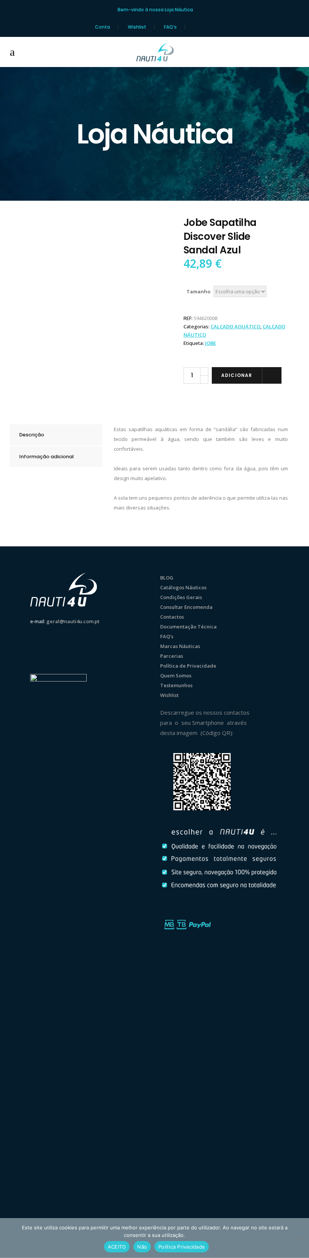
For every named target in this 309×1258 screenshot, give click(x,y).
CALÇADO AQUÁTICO (235, 326)
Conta (102, 27)
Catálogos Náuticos (183, 587)
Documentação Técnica (188, 626)
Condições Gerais (181, 597)
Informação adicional (46, 456)
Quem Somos (175, 675)
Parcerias (171, 656)
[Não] (299, 1238)
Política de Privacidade (188, 665)
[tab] (56, 434)
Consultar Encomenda (186, 607)
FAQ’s (170, 27)
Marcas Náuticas (180, 646)
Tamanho (199, 291)
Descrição (31, 434)
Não (142, 1247)
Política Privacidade (181, 1247)
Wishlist (137, 27)
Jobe (210, 343)
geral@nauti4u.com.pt (72, 621)
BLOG (166, 577)
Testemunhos (176, 685)
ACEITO (117, 1247)
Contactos (172, 616)
